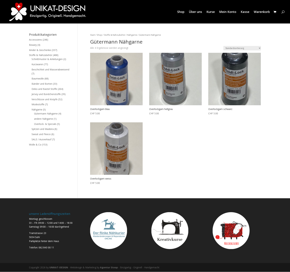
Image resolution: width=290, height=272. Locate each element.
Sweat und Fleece (41, 134)
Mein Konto (227, 12)
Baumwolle (38, 78)
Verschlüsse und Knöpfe (45, 99)
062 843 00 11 (46, 247)
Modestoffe (38, 104)
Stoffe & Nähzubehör (114, 34)
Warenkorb (262, 12)
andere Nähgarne (43, 118)
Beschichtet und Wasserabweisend (50, 69)
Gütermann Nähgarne (46, 113)
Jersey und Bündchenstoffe (46, 94)
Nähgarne (132, 34)
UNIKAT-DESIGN (58, 267)
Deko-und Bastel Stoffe (44, 88)
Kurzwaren (37, 64)
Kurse (210, 12)
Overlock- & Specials (45, 124)
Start (92, 34)
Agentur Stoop (109, 267)
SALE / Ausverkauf (41, 139)
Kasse (245, 12)
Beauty (33, 44)
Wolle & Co (35, 144)
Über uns (195, 12)
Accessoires (35, 39)
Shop (180, 12)
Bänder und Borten (42, 83)
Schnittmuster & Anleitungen (47, 59)
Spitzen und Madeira (43, 129)
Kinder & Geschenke (40, 50)
